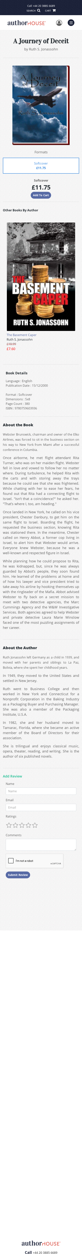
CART (48, 10)
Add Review (12, 776)
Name (10, 784)
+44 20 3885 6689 (44, 6)
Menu (72, 22)
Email (10, 800)
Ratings (11, 816)
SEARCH (31, 10)
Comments (14, 835)
